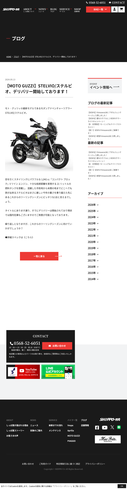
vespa (70, 425)
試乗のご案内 (36, 430)
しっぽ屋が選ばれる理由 (17, 425)
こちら (28, 237)
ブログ (84, 420)
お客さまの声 (12, 435)
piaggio (71, 440)
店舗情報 (85, 425)
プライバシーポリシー (95, 463)
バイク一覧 (72, 420)
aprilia (70, 430)
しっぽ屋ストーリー (15, 430)
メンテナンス (55, 430)
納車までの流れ (56, 425)
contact (118, 2)
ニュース (34, 425)
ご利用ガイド (45, 463)
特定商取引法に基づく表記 (68, 463)
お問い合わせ (28, 463)
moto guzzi (73, 435)
